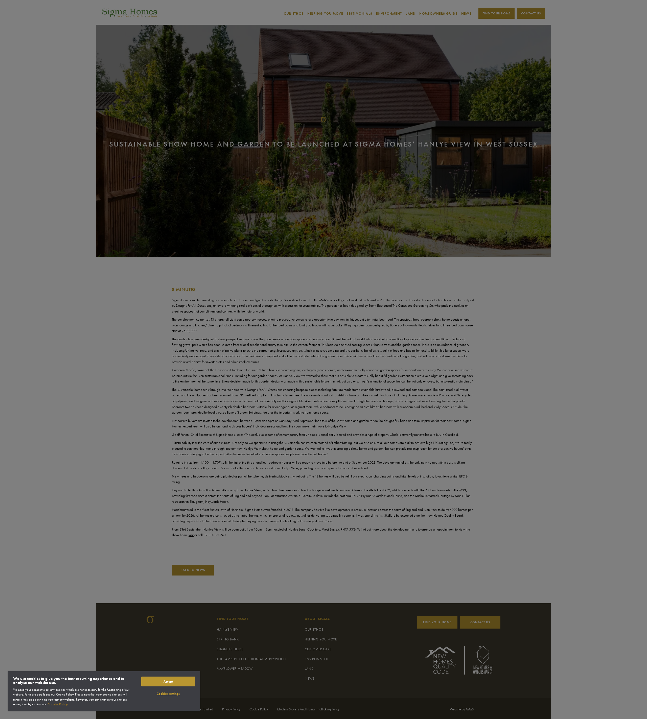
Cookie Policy (58, 704)
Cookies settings (168, 693)
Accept (168, 681)
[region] (104, 691)
